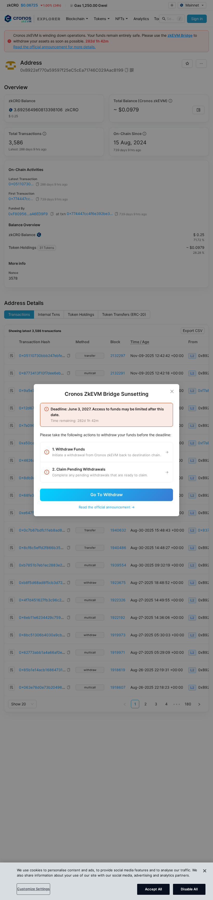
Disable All (189, 889)
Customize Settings (33, 889)
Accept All (153, 889)
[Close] (172, 391)
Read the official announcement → (107, 507)
